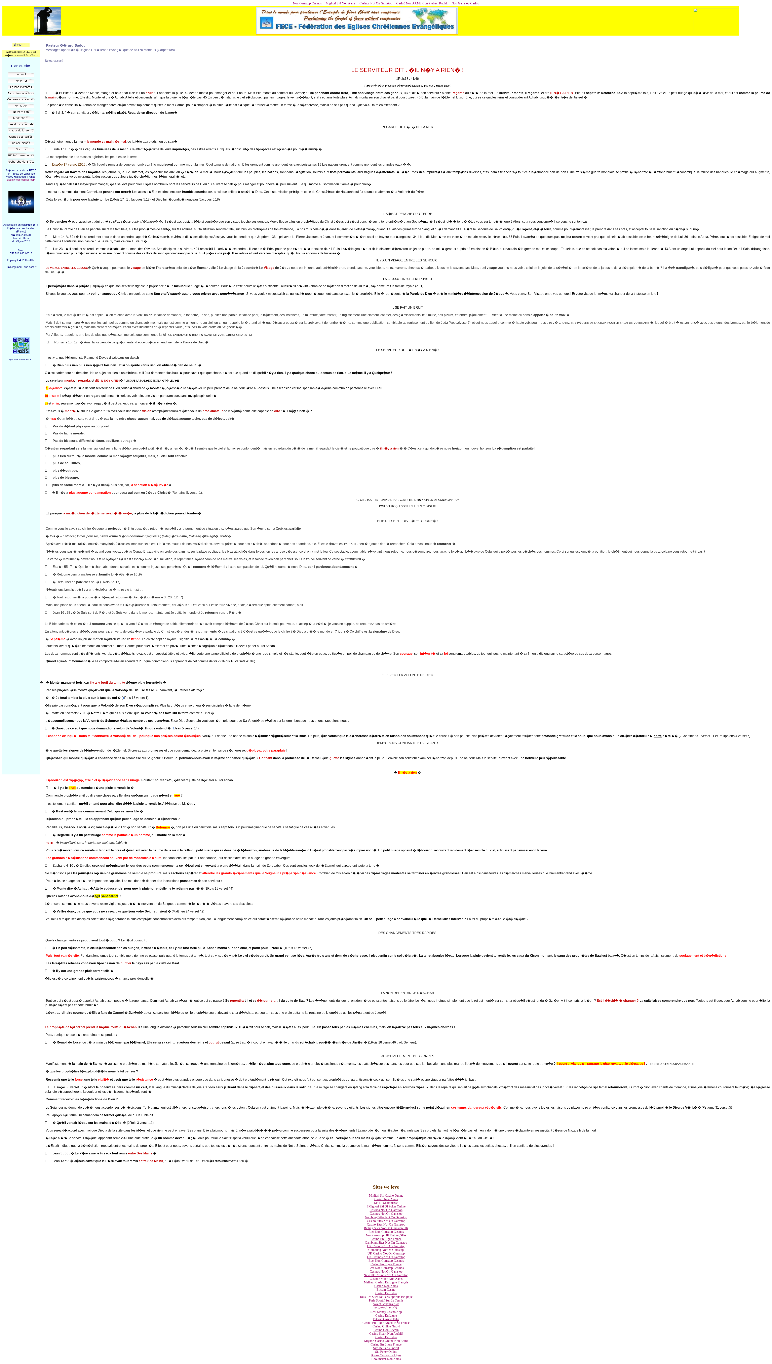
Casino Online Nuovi (386, 1326)
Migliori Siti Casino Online (386, 1195)
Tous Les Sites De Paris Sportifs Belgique (386, 1296)
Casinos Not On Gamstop (375, 3)
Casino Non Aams (386, 1199)
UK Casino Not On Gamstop (386, 1253)
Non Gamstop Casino (465, 3)
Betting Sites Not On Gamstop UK (386, 1228)
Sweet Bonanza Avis (386, 1304)
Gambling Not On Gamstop (386, 1249)
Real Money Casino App (386, 1312)
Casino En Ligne (386, 1293)
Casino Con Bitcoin (386, 1330)
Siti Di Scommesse (386, 1202)
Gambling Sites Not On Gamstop (386, 1217)
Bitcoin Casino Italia (386, 1319)
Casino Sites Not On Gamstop (386, 1221)
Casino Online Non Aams (386, 1278)
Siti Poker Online (386, 1351)
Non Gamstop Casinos (307, 3)
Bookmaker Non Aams (386, 1359)
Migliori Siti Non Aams (340, 3)
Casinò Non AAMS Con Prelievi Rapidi (422, 3)
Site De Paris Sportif (386, 1348)
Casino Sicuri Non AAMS (386, 1333)
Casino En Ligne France (386, 1239)
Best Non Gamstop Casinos (386, 1231)
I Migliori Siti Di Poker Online (386, 1206)
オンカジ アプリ (386, 1308)
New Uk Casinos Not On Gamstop (386, 1275)
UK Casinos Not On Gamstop (386, 1246)
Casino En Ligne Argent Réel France (386, 1322)
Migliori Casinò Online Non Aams (386, 1340)
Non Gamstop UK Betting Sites (386, 1235)
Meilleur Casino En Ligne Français (386, 1282)
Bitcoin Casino (386, 1289)
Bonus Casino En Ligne (386, 1355)
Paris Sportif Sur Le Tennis (386, 1300)
